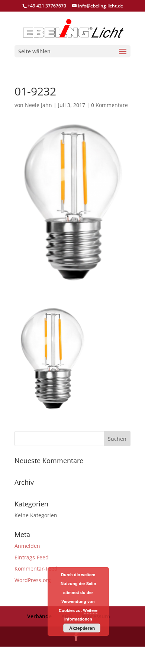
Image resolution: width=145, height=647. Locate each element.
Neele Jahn (38, 105)
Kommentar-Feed (36, 568)
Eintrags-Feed (31, 557)
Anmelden (27, 545)
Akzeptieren (82, 628)
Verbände (39, 616)
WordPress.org (32, 580)
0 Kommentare (109, 105)
